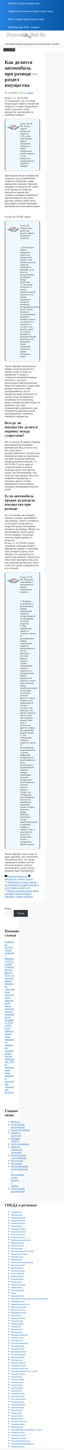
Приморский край (16, 1329)
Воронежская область (18, 1237)
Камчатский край (16, 1259)
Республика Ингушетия (18, 1351)
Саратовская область (17, 1393)
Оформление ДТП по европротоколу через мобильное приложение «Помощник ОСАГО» (9, 1076)
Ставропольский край (18, 1404)
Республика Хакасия (17, 1379)
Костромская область (18, 1270)
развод (21, 879)
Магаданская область (18, 1290)
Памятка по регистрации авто (24, 3)
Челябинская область (18, 1432)
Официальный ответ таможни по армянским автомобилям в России (9, 1044)
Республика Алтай (17, 1340)
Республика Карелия (17, 1357)
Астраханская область (18, 1220)
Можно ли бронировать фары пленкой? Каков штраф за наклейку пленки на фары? (22, 894)
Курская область (16, 1282)
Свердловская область (18, 1399)
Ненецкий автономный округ (20, 1304)
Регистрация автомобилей (18, 1126)
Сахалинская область (18, 1396)
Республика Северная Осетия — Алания (24, 1371)
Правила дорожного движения (17, 1149)
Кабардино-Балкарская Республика (22, 1251)
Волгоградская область (18, 1231)
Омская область (16, 1315)
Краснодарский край (17, 1273)
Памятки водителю (17, 876)
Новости (15, 1121)
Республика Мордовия (18, 1365)
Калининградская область (19, 1254)
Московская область (17, 1296)
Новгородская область (18, 1310)
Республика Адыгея (17, 1337)
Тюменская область (17, 1418)
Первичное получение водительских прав (30, 11)
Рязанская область (17, 1385)
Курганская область (17, 1279)
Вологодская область (18, 1234)
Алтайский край (16, 1212)
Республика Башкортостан (19, 1343)
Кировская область (17, 1268)
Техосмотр (16, 1163)
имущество (10, 879)
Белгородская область (18, 1223)
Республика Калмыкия (18, 1354)
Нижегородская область (18, 1307)
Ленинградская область (18, 1284)
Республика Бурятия (17, 1346)
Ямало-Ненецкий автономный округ (22, 1443)
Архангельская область (18, 1217)
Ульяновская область (18, 1424)
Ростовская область (17, 1382)
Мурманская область (17, 1301)
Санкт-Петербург (16, 1390)
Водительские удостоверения (18, 1156)
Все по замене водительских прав (26, 19)
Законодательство (20, 1130)
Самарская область (17, 1388)
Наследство (17, 1160)
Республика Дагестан (17, 1349)
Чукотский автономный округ (20, 1441)
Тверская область (16, 1410)
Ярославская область (18, 1446)
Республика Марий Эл (18, 1363)
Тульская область (16, 1416)
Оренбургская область (18, 1318)
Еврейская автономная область (21, 1240)
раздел (29, 879)
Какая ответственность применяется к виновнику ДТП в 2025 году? (9, 1017)
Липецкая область (17, 1287)
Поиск (8, 908)
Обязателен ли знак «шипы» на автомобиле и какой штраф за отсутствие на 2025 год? (22, 885)
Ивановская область (17, 1245)
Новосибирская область (18, 1312)
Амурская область (17, 1215)
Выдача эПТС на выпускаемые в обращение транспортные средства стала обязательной (9, 988)
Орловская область (17, 1321)
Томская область (16, 1413)
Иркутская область (17, 1248)
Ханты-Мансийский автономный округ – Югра (26, 1429)
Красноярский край (17, 1276)
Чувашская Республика (18, 1438)
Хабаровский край (17, 1427)
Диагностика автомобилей (18, 1190)
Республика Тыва (16, 1376)
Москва (13, 1293)
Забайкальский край (17, 1243)
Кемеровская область (18, 1265)
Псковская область (17, 1332)
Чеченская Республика (18, 1435)
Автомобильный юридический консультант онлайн (32, 44)
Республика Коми (16, 1360)
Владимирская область (18, 1229)
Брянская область (16, 1226)
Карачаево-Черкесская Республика (22, 1262)
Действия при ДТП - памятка (23, 27)
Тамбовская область (17, 1407)
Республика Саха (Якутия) (19, 1368)
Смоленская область (17, 1402)
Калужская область (17, 1256)
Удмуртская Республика (18, 1421)
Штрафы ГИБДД (15, 1139)
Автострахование (20, 1144)
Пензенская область (17, 1323)
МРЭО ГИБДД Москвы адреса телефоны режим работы (29, 1298)
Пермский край (16, 1326)
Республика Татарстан (18, 1374)
